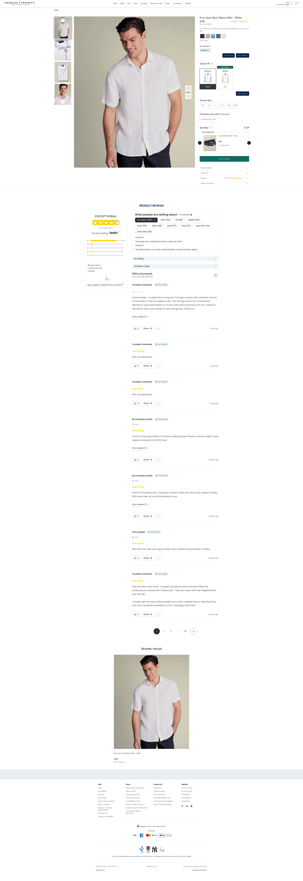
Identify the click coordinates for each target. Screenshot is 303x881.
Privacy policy (131, 791)
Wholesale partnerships (163, 801)
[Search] (292, 3)
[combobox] (212, 128)
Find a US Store (104, 804)
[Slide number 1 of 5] (209, 143)
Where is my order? (105, 816)
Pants (135, 3)
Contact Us (102, 813)
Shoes (167, 3)
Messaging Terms (133, 794)
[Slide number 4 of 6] (62, 94)
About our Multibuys (106, 801)
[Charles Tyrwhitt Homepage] (19, 3)
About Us (157, 788)
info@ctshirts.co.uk (152, 866)
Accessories (177, 3)
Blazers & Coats (156, 3)
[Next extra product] (249, 143)
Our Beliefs (185, 794)
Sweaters (144, 3)
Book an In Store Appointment (105, 809)
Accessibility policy (133, 801)
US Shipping (102, 791)
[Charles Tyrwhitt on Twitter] (193, 806)
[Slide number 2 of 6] (62, 50)
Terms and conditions (135, 788)
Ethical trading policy (135, 804)
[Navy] (202, 36)
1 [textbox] (210, 127)
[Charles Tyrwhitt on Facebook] (183, 806)
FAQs (100, 788)
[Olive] (218, 36)
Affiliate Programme (162, 798)
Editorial (188, 3)
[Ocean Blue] (213, 36)
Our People (185, 801)
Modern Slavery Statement (136, 808)
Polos (122, 3)
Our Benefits (186, 798)
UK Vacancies (186, 788)
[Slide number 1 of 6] (62, 28)
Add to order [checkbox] (226, 145)
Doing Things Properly (163, 804)
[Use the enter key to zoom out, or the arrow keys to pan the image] (188, 96)
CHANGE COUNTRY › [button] (199, 870)
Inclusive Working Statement (133, 812)
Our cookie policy (133, 798)
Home (56, 10)
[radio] (208, 78)
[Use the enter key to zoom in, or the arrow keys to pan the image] (188, 88)
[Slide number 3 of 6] (62, 72)
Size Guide (241, 55)
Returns (101, 794)
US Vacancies (186, 791)
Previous (63, 20)
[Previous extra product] (200, 143)
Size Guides (102, 798)
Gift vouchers (159, 794)
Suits (128, 3)
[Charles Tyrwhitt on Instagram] (188, 806)
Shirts (115, 3)
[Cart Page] (296, 3)
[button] (228, 55)
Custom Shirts (159, 791)
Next (63, 102)
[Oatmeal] (207, 36)
